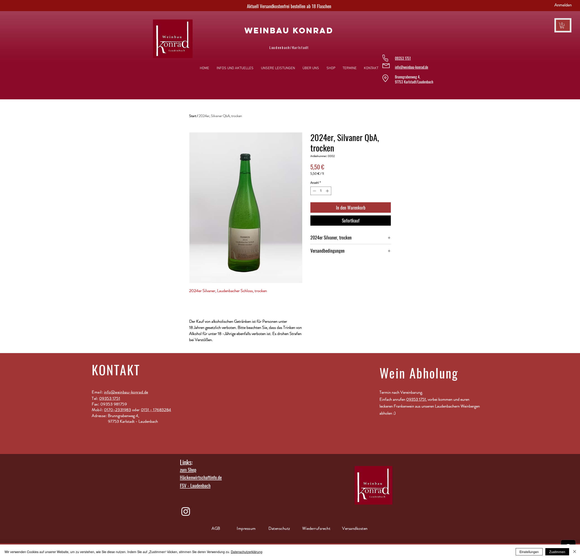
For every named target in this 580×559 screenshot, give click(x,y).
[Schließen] (574, 551)
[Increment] (328, 191)
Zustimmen (557, 551)
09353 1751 (109, 398)
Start (192, 115)
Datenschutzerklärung (246, 551)
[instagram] (185, 511)
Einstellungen (529, 551)
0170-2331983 (117, 410)
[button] (562, 25)
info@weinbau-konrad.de (411, 67)
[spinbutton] (321, 191)
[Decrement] (314, 191)
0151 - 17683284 (156, 410)
